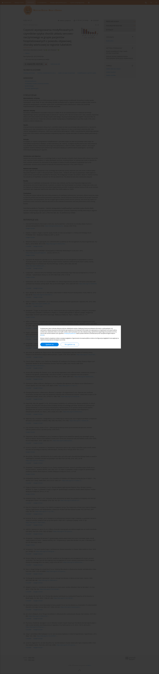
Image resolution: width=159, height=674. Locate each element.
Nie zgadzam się (70, 344)
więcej (42, 335)
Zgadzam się (49, 344)
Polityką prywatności (70, 333)
